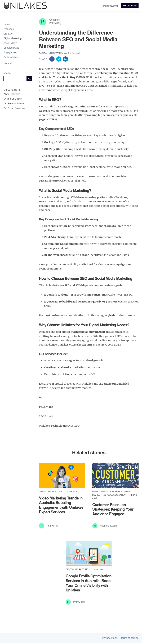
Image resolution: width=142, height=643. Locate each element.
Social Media (10, 43)
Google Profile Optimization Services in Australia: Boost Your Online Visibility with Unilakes (89, 583)
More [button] (6, 63)
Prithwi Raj (55, 23)
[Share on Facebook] (52, 59)
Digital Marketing (12, 38)
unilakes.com (110, 5)
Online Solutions (13, 98)
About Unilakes (12, 94)
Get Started (129, 5)
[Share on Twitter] (59, 59)
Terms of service (130, 638)
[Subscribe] (29, 78)
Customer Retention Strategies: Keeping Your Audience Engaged (113, 509)
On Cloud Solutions (14, 108)
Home (6, 24)
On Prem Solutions (14, 103)
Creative (8, 33)
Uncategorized (11, 47)
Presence (8, 29)
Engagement (10, 52)
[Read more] (62, 475)
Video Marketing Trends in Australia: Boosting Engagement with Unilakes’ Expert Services (61, 505)
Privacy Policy (109, 638)
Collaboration (10, 57)
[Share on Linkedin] (65, 59)
